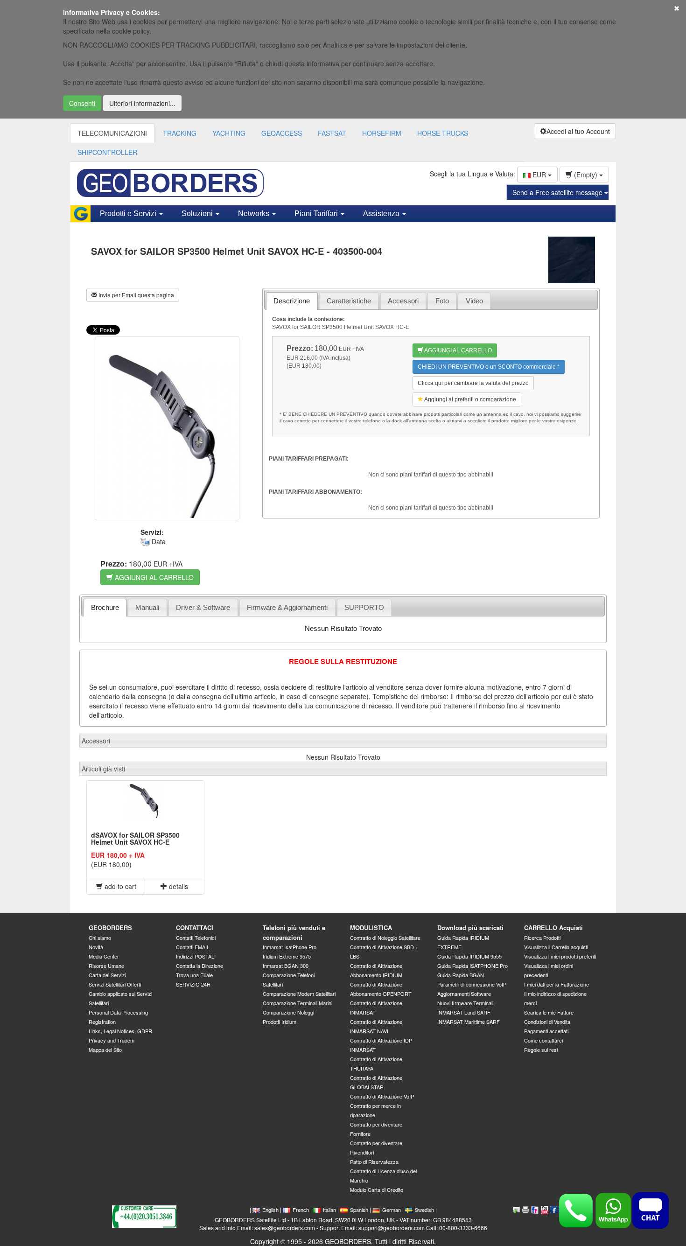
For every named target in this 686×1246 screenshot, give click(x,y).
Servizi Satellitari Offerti (115, 984)
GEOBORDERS (110, 927)
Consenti (82, 103)
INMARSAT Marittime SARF (468, 1021)
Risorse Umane (106, 965)
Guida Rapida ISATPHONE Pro (472, 965)
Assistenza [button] (382, 213)
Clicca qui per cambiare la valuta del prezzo (473, 383)
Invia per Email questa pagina (135, 295)
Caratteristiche (349, 301)
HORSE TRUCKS (442, 133)
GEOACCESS (281, 133)
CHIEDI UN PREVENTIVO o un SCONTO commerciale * (489, 367)
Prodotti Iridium (279, 1021)
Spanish (359, 1209)
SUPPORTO (364, 607)
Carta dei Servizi (107, 975)
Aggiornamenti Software (464, 993)
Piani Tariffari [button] (317, 213)
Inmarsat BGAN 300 (285, 965)
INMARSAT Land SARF (463, 1012)
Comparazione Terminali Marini (297, 1003)
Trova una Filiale (194, 975)
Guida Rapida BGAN (460, 975)
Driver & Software (203, 607)
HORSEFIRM (381, 133)
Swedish (424, 1209)
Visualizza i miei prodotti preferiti (560, 956)
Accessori (403, 301)
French (301, 1209)
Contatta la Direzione (199, 965)
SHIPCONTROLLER (107, 152)
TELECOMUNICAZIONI (112, 133)
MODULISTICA (371, 927)
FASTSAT (332, 133)
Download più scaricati (470, 927)
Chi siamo (100, 937)
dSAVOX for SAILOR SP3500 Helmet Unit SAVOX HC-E (135, 838)
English (270, 1209)
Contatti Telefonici (196, 937)
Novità (96, 947)
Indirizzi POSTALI (196, 956)
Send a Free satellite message (558, 192)
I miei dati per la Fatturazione (556, 984)
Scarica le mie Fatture (549, 1012)
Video (474, 301)
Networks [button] (254, 213)
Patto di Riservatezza (374, 1161)
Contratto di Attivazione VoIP (382, 1096)
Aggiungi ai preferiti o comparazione (469, 399)
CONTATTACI (194, 927)
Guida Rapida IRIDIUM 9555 (469, 956)
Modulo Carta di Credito (376, 1189)
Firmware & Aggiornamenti (287, 607)
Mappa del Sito (105, 1049)
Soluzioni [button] (198, 213)
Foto (442, 301)
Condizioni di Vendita (547, 1021)
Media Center (104, 956)
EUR (539, 174)
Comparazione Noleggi (288, 1012)
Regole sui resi (541, 1049)
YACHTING (228, 133)
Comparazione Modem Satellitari (299, 993)
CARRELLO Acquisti (553, 927)
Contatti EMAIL (193, 947)
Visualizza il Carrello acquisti (556, 947)
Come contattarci (543, 1040)
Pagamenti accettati (546, 1031)
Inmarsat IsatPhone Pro (289, 947)
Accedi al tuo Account (578, 131)
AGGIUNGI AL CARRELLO (153, 577)
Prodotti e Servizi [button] (129, 213)
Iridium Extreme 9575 (287, 956)
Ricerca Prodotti (542, 937)
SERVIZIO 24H (193, 984)
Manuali (147, 607)
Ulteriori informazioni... (142, 103)
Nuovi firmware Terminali (465, 1003)
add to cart (119, 886)
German (391, 1209)
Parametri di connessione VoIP (471, 984)
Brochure (105, 607)
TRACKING (179, 133)
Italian (329, 1209)
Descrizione (291, 301)
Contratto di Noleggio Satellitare (385, 937)
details (177, 886)
